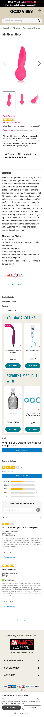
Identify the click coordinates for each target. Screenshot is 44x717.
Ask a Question (8, 130)
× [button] (41, 694)
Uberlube (13, 414)
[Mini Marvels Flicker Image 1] (22, 63)
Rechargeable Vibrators (31, 28)
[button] (3, 11)
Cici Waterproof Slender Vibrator (13, 351)
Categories (6, 28)
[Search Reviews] (38, 510)
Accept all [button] (11, 707)
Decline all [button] (32, 707)
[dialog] (22, 704)
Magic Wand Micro (32, 351)
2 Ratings (6, 122)
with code (22, 2)
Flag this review (9, 557)
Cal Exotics (17, 284)
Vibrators (16, 28)
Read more (20, 703)
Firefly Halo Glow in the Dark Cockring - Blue (33, 415)
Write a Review (15, 122)
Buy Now (13, 366)
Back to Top (21, 620)
